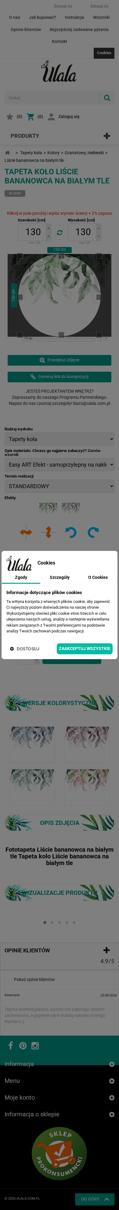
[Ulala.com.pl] (59, 71)
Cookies (104, 52)
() (19, 116)
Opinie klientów (26, 29)
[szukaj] (106, 98)
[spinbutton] (33, 232)
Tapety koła (31, 152)
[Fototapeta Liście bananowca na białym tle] (32, 744)
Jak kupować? (42, 17)
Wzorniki (101, 17)
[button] (48, 228)
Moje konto (20, 1097)
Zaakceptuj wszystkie (84, 648)
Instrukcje (74, 17)
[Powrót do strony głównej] (7, 153)
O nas (14, 17)
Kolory (53, 152)
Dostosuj (28, 648)
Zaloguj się (69, 116)
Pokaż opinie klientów (34, 979)
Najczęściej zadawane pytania (79, 29)
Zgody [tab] (21, 577)
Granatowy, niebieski (84, 152)
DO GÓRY (90, 1199)
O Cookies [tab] (98, 577)
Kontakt (59, 41)
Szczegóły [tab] (60, 577)
